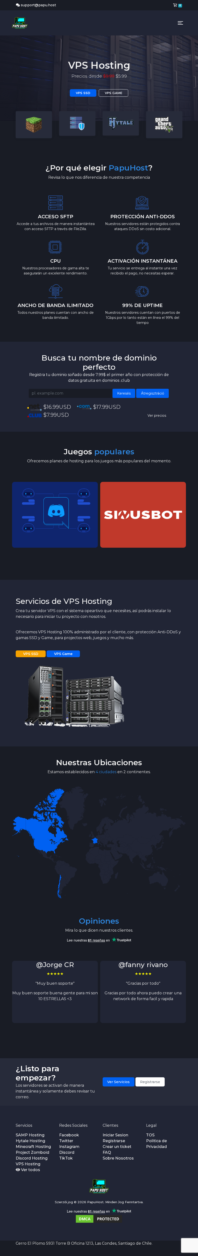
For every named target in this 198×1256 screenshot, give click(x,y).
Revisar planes (55, 531)
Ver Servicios (118, 1082)
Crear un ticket (117, 1146)
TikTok (66, 1158)
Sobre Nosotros (118, 1158)
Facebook (69, 1135)
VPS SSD (30, 654)
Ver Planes (83, 85)
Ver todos (30, 1169)
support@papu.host (38, 5)
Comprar (116, 85)
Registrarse (150, 1082)
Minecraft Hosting (33, 1146)
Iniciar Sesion (115, 1135)
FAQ (107, 1152)
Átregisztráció (152, 393)
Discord (66, 1152)
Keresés (124, 393)
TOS (150, 1135)
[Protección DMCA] (99, 1218)
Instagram (69, 1146)
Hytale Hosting (30, 1141)
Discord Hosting (32, 1158)
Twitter (66, 1141)
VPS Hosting (28, 1164)
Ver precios (157, 415)
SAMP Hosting (30, 1135)
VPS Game (63, 654)
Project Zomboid (32, 1152)
